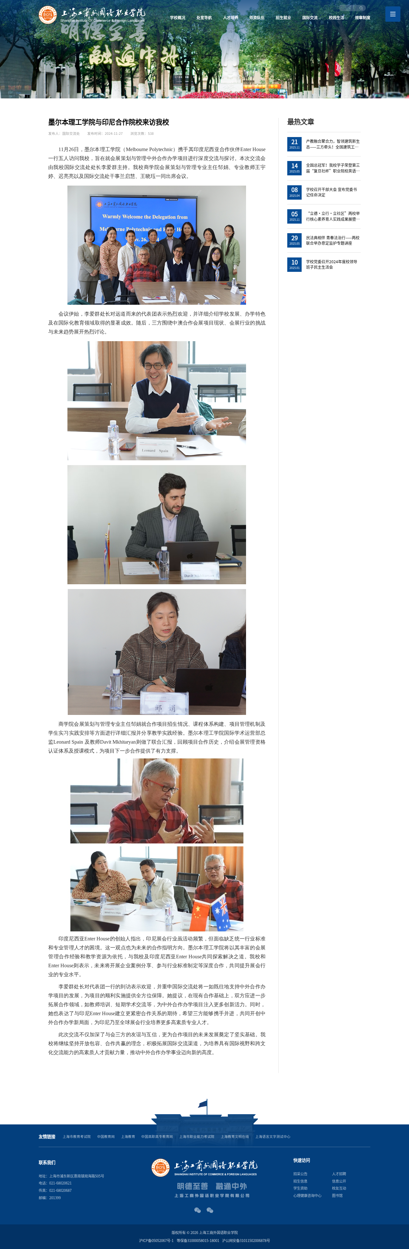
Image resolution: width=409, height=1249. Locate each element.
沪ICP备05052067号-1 (156, 1240)
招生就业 (283, 17)
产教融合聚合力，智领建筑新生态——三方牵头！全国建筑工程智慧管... (333, 146)
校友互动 (339, 1188)
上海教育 (128, 1136)
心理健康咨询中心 (307, 1195)
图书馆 (337, 1195)
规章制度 (362, 17)
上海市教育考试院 (77, 1136)
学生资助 (300, 1188)
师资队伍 (257, 17)
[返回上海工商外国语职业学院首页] (92, 8)
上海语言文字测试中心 (272, 1136)
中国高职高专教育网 (157, 1136)
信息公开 (339, 1181)
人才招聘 (339, 1174)
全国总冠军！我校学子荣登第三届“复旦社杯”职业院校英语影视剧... (333, 170)
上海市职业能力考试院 (196, 1136)
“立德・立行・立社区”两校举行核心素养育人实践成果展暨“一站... (333, 218)
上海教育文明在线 (235, 1136)
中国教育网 (106, 1136)
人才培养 (230, 17)
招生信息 (300, 1181)
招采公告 (300, 1174)
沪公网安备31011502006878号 (246, 1240)
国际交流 (310, 17)
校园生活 (336, 17)
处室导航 (204, 17)
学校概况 (177, 17)
